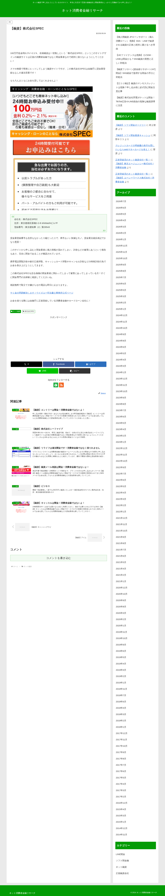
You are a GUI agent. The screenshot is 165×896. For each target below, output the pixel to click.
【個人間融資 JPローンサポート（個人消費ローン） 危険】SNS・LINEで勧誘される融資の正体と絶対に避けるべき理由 (135, 43)
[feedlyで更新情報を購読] (55, 385)
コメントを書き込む (58, 558)
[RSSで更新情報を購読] (61, 385)
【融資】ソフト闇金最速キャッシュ (132, 135)
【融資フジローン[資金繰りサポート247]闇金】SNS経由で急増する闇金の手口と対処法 (135, 73)
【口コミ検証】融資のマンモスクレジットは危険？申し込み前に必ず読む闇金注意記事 (135, 87)
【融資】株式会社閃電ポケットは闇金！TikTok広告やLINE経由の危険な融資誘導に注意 (135, 101)
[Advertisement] (58, 41)
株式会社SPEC (29, 311)
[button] (74, 371)
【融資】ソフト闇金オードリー (130, 125)
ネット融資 (16, 311)
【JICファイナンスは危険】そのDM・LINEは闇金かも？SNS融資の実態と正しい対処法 (134, 59)
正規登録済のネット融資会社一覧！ (132, 160)
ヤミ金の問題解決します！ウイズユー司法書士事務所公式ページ (41, 293)
